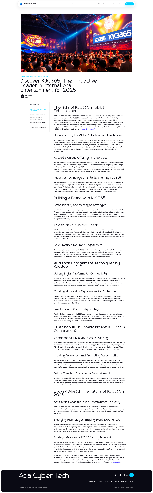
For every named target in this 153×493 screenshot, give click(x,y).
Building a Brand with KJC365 (38, 114)
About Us (116, 487)
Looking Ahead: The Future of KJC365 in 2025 (38, 128)
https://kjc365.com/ (87, 129)
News (100, 481)
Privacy (122, 487)
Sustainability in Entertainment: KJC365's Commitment (38, 123)
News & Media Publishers (28, 76)
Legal (131, 487)
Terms (127, 487)
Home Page (92, 481)
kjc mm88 (116, 462)
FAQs (106, 481)
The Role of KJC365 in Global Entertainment (38, 109)
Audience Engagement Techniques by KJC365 (36, 118)
